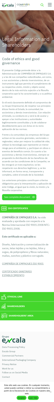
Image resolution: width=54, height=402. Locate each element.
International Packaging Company (19, 360)
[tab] (27, 208)
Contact (6, 376)
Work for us (7, 368)
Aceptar (21, 398)
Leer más (33, 398)
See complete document (17, 197)
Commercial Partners (12, 355)
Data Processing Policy (13, 347)
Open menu (49, 5)
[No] (50, 391)
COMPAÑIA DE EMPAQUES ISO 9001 (23, 263)
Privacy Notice (9, 364)
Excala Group (8, 351)
